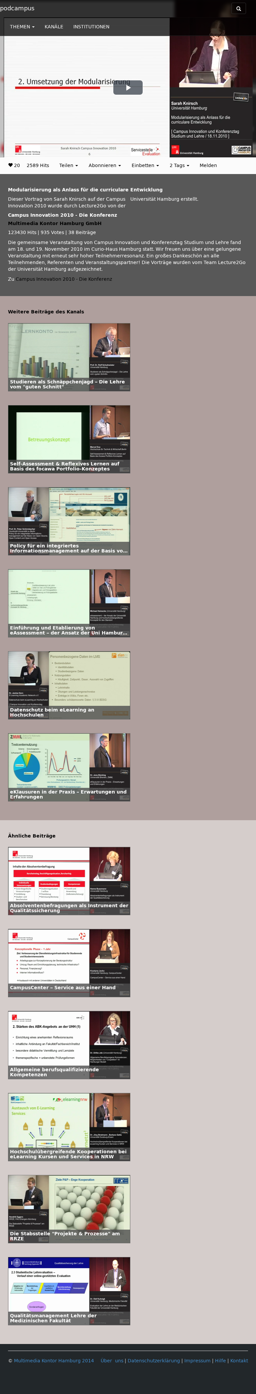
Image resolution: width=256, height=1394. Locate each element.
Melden (208, 165)
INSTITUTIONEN (91, 27)
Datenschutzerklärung (154, 1361)
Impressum (197, 1361)
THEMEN (20, 27)
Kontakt (239, 1361)
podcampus (17, 8)
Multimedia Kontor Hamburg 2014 (54, 1361)
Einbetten (144, 165)
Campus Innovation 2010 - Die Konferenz (64, 279)
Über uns (112, 1361)
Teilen (67, 165)
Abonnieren (103, 165)
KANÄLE (54, 27)
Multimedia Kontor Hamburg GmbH (55, 223)
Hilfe (220, 1361)
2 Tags (178, 165)
